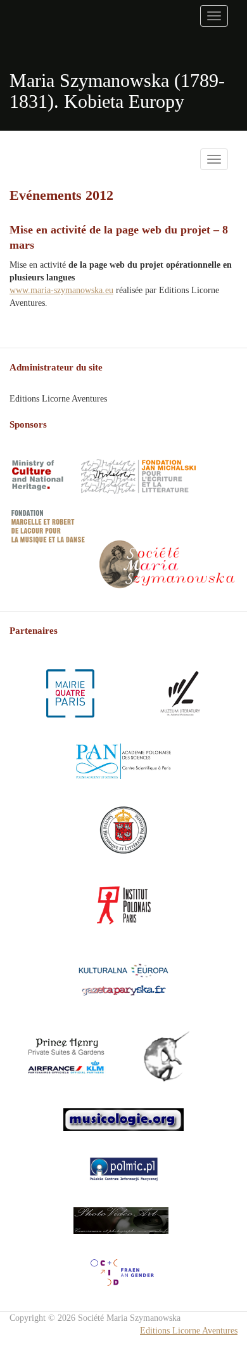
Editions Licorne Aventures (189, 1330)
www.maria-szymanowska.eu (61, 290)
